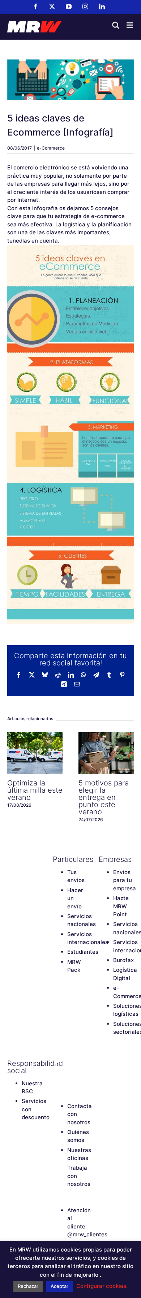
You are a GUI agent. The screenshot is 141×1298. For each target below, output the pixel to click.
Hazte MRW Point (121, 906)
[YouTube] (81, 1063)
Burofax (123, 960)
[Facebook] (56, 1063)
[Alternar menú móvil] (130, 25)
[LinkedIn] (69, 1075)
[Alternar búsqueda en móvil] (115, 25)
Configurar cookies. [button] (102, 1286)
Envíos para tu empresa (124, 880)
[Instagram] (56, 1075)
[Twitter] (69, 1063)
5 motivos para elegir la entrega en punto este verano (106, 753)
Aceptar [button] (59, 1286)
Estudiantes (82, 951)
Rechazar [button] (28, 1286)
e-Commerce (51, 148)
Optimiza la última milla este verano (34, 753)
